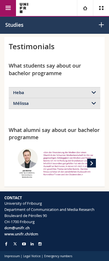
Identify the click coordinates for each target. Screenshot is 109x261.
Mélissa (21, 103)
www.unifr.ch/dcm (21, 234)
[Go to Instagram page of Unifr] (40, 244)
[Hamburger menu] (8, 8)
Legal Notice (32, 256)
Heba (18, 92)
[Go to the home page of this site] (24, 8)
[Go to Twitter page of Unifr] (15, 243)
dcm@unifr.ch (17, 227)
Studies (14, 24)
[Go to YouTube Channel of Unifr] (24, 244)
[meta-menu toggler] (101, 8)
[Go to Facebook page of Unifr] (6, 243)
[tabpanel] (54, 163)
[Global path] (85, 8)
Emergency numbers (58, 256)
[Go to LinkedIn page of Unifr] (32, 244)
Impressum (12, 256)
